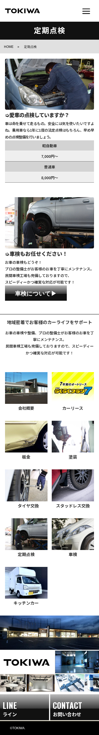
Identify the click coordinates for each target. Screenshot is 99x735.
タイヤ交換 (26, 505)
